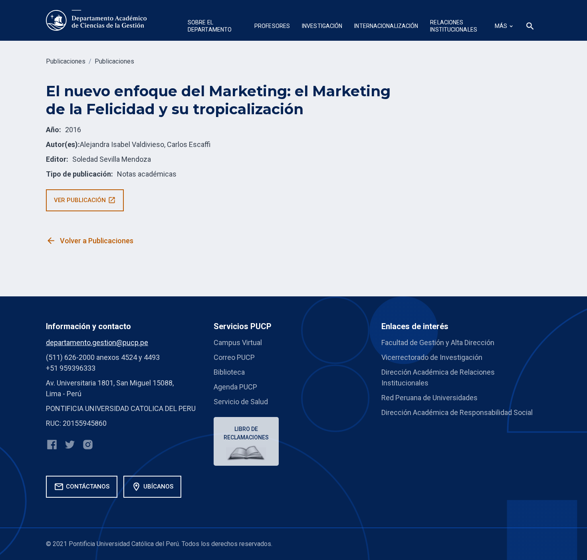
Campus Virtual (238, 342)
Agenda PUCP (235, 387)
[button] (215, 27)
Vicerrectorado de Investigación (431, 357)
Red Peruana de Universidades (429, 397)
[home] (97, 20)
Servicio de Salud (241, 401)
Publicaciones (65, 61)
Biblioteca (229, 372)
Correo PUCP (234, 357)
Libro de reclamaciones (246, 433)
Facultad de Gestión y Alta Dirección (437, 342)
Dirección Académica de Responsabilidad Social (457, 412)
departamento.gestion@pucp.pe (97, 342)
